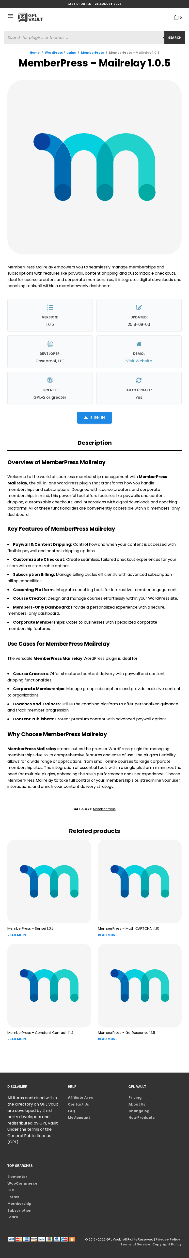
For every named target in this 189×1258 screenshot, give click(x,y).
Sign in (97, 417)
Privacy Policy (168, 1239)
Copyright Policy (167, 1244)
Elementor (17, 1176)
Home (35, 52)
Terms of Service (135, 1244)
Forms (13, 1196)
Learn (12, 1217)
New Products (141, 1117)
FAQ (71, 1111)
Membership (19, 1203)
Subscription (19, 1210)
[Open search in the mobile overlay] (94, 37)
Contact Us (78, 1104)
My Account (79, 1117)
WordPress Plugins (60, 52)
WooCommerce (22, 1183)
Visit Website (139, 361)
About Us (136, 1104)
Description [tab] (95, 443)
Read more (17, 935)
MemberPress (92, 52)
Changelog (138, 1111)
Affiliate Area (80, 1097)
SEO (11, 1190)
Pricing (135, 1097)
